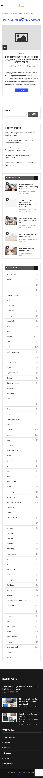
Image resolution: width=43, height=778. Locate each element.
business (22, 336)
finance (22, 435)
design (22, 378)
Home (4, 13)
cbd (22, 357)
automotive (22, 311)
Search (7, 110)
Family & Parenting (22, 419)
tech (22, 621)
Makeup (22, 544)
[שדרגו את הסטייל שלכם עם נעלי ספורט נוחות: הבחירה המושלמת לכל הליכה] (11, 237)
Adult (22, 280)
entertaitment (22, 404)
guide (22, 471)
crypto (22, 368)
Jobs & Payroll (22, 518)
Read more (21, 90)
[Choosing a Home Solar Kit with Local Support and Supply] (9, 702)
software (22, 611)
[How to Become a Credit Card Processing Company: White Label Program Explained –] (11, 187)
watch (22, 657)
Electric (22, 399)
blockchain (22, 321)
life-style (22, 533)
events (22, 414)
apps (22, 290)
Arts (22, 300)
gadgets (22, 445)
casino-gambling (22, 352)
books (22, 331)
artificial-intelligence (22, 295)
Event (22, 409)
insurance (22, 507)
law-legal (22, 528)
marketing (22, 549)
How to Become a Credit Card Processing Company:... (28, 187)
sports (22, 616)
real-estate (22, 590)
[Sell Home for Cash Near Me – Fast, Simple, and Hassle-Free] (11, 251)
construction (22, 362)
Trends (22, 642)
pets (22, 575)
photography (22, 580)
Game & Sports (22, 450)
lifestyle (22, 538)
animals (22, 285)
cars (22, 342)
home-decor (22, 497)
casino (22, 347)
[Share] (5, 48)
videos (22, 652)
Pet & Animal (22, 569)
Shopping (22, 606)
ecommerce (22, 388)
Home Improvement (22, 492)
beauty (22, 316)
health (22, 476)
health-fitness (22, 481)
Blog (22, 326)
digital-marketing (22, 383)
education (22, 393)
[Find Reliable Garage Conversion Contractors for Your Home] (9, 717)
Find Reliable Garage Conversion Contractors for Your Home (28, 717)
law (22, 523)
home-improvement (22, 502)
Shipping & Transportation (22, 600)
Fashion (22, 424)
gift (22, 466)
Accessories (22, 274)
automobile (22, 305)
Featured (22, 430)
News (22, 559)
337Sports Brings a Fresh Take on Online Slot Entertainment (20, 687)
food (22, 440)
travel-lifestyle (22, 637)
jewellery (22, 512)
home (22, 487)
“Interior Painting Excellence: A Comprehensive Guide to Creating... (28, 204)
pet (22, 564)
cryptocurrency (22, 373)
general (22, 461)
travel (22, 631)
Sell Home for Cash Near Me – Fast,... (26, 249)
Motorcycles (22, 554)
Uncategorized (22, 647)
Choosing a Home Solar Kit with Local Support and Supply (29, 701)
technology (22, 626)
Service (22, 595)
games (22, 455)
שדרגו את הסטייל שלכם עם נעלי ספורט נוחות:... (28, 235)
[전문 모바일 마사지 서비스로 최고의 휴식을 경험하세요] (11, 221)
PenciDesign (21, 774)
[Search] (40, 5)
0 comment (31, 66)
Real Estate (22, 585)
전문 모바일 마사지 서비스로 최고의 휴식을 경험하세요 (28, 221)
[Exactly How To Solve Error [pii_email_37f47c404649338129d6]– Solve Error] (21, 37)
